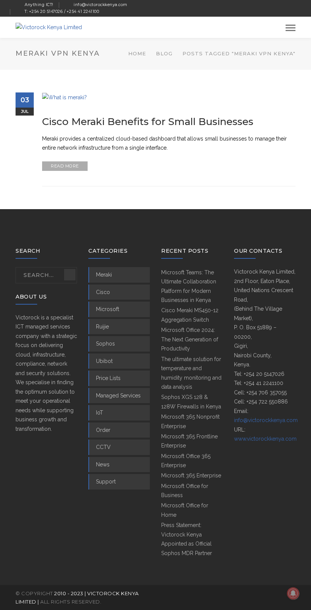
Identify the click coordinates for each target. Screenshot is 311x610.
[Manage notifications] (293, 593)
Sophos (105, 344)
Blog (164, 53)
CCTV (103, 447)
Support (106, 482)
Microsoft (107, 309)
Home (137, 53)
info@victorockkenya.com (266, 420)
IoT (99, 413)
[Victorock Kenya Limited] (49, 27)
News (103, 464)
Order (103, 430)
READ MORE (65, 166)
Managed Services (118, 396)
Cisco (103, 292)
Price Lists (108, 378)
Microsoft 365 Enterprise (191, 475)
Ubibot (104, 361)
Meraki (104, 275)
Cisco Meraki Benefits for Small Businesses (147, 122)
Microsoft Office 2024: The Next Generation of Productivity (189, 339)
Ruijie (102, 327)
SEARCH (69, 274)
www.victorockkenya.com (265, 439)
